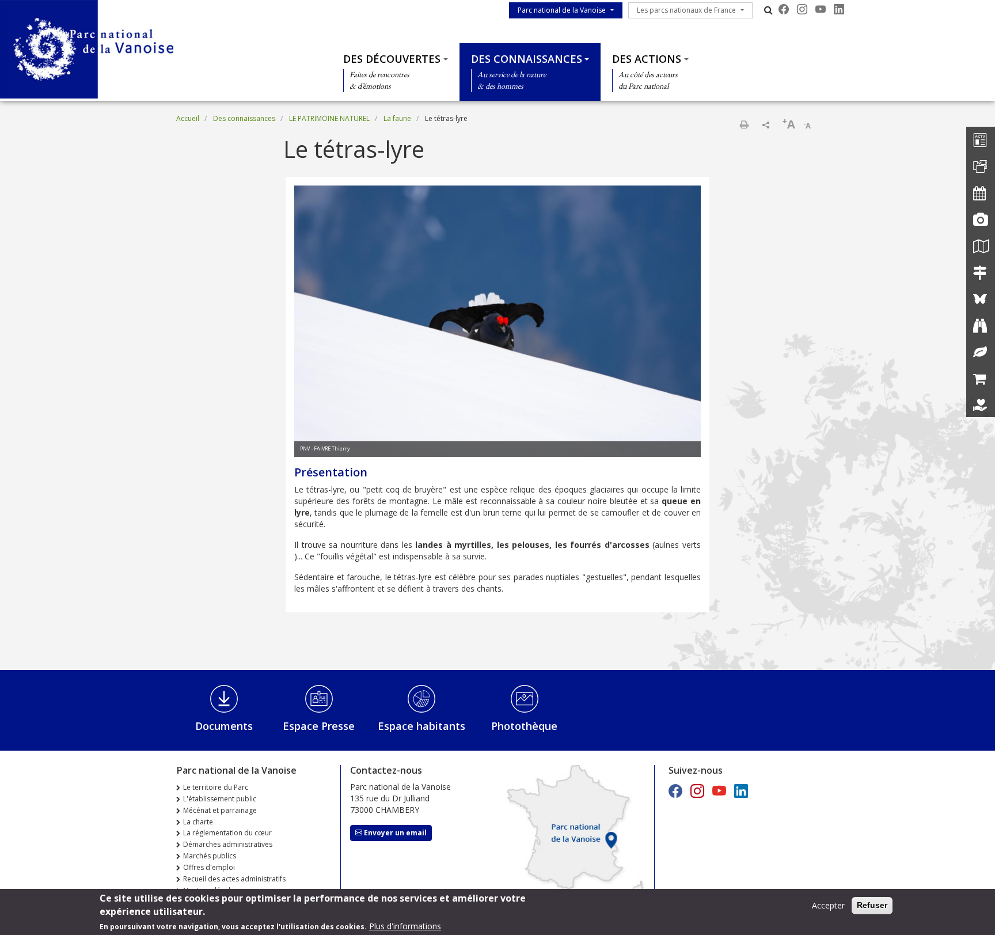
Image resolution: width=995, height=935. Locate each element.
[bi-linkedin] (839, 9)
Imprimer (744, 124)
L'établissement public (219, 799)
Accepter (828, 905)
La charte (198, 822)
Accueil (187, 118)
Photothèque (524, 726)
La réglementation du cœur (227, 833)
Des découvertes (391, 59)
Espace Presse (319, 726)
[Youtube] (820, 9)
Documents (224, 726)
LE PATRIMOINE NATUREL (329, 118)
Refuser (872, 905)
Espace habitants (421, 726)
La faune (397, 118)
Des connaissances (526, 59)
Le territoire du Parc (215, 787)
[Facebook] (783, 9)
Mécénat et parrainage (220, 810)
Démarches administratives (227, 844)
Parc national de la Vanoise (562, 10)
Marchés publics (209, 856)
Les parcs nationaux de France (686, 10)
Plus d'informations (405, 926)
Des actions (646, 59)
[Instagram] (802, 9)
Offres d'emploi (209, 867)
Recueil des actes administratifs (234, 879)
